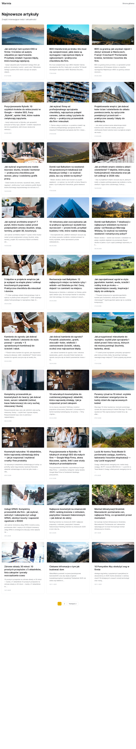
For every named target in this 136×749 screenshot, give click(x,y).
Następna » (73, 604)
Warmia (6, 3)
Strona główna (128, 3)
